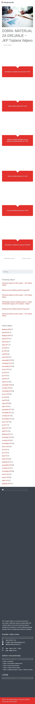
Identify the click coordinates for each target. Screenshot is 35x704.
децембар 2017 (7, 409)
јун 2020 (4, 351)
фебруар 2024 (6, 335)
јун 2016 (4, 453)
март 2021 (5, 345)
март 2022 (5, 342)
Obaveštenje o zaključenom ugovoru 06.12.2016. (17, 71)
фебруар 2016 (6, 462)
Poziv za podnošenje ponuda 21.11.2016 (17, 210)
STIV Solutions (13, 701)
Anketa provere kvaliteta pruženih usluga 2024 (15, 309)
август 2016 (6, 446)
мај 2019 (4, 379)
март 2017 (5, 431)
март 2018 (5, 406)
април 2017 (5, 428)
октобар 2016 (6, 440)
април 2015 (5, 477)
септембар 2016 (7, 443)
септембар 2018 (7, 391)
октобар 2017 (6, 416)
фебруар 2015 (6, 483)
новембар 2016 (7, 437)
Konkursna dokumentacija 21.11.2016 (17, 176)
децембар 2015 (7, 465)
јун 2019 (4, 375)
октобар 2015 (6, 468)
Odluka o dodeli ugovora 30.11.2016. (17, 106)
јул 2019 (4, 372)
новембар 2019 (7, 363)
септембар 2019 (7, 366)
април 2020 (5, 357)
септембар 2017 (7, 419)
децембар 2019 (7, 360)
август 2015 (6, 474)
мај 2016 (4, 456)
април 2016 (5, 459)
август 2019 (6, 369)
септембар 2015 (7, 471)
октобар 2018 (6, 388)
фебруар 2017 (6, 434)
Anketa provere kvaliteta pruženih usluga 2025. (16, 290)
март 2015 (5, 480)
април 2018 (5, 403)
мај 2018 (4, 400)
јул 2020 (4, 348)
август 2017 (6, 422)
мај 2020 (4, 354)
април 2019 (5, 382)
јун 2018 (4, 397)
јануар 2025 (5, 332)
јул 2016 (4, 449)
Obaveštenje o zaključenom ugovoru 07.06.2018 (17, 244)
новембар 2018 (7, 385)
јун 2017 (4, 425)
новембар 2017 (7, 412)
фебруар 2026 (6, 329)
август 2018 (6, 394)
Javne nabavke (7, 45)
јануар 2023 (5, 338)
